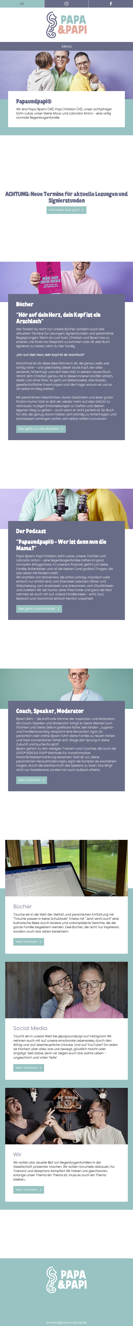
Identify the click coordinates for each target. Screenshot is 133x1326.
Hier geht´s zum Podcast (36, 609)
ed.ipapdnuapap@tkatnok (66, 1323)
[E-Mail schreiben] (22, 4)
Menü (67, 46)
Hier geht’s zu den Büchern (38, 429)
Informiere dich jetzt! (64, 210)
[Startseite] (66, 25)
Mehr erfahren (29, 780)
